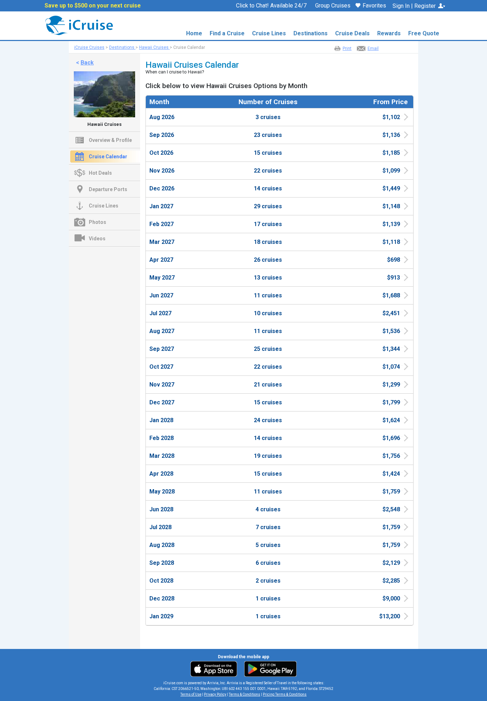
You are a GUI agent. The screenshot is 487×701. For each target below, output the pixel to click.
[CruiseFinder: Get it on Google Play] (269, 668)
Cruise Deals (352, 33)
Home (194, 33)
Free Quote (423, 33)
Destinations (310, 33)
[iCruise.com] (76, 25)
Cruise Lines (269, 33)
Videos (97, 238)
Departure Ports (108, 189)
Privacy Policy (215, 694)
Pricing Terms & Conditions (285, 694)
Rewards (389, 33)
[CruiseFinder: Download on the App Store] (215, 668)
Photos (97, 222)
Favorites (374, 6)
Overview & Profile (110, 140)
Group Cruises (332, 6)
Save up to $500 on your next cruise (93, 6)
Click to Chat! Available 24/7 (271, 5)
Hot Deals (100, 173)
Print (347, 48)
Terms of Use (190, 694)
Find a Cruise (227, 33)
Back (87, 62)
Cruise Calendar (108, 156)
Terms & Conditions (244, 694)
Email (373, 48)
